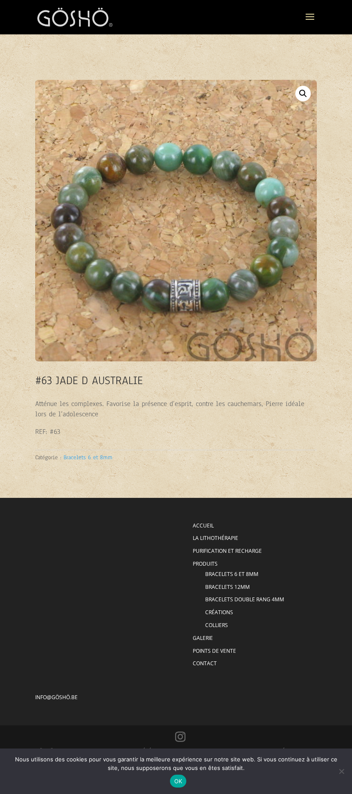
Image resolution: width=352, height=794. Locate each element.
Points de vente (214, 651)
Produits (205, 563)
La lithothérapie (215, 538)
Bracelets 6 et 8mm (88, 457)
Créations (219, 612)
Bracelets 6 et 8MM (231, 574)
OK (178, 781)
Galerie (203, 638)
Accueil (203, 525)
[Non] (341, 771)
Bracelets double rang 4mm (244, 599)
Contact (205, 663)
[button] (303, 93)
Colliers (216, 625)
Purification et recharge (227, 551)
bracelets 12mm (227, 587)
